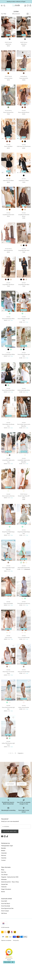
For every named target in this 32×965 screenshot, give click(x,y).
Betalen (3, 850)
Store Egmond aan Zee (7, 908)
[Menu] (1, 5)
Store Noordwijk (5, 906)
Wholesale (4, 879)
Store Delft (4, 901)
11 (15, 753)
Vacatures (3, 886)
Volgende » (21, 753)
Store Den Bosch (5, 903)
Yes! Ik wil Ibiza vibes (9, 831)
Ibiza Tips (3, 872)
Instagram (10, 784)
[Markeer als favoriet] (13, 18)
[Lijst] (30, 14)
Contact (3, 860)
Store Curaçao (5, 910)
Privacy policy (16, 940)
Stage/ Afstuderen (6, 889)
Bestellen (3, 848)
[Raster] (28, 14)
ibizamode (7, 927)
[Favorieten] (27, 5)
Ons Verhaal (4, 874)
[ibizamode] (16, 5)
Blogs (2, 869)
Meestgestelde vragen (7, 845)
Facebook (22, 784)
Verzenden (4, 853)
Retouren (3, 855)
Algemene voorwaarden (6, 940)
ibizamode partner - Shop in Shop (10, 882)
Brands (3, 891)
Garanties (3, 858)
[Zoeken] (5, 5)
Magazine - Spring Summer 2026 (9, 877)
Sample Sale (4, 884)
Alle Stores (4, 913)
